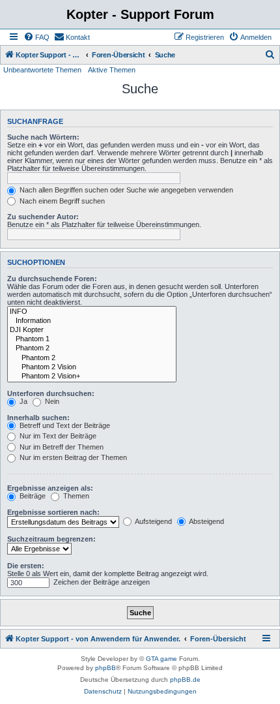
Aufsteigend (152, 521)
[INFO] (91, 311)
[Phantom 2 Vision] (91, 367)
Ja (22, 401)
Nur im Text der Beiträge (57, 436)
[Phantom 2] (91, 348)
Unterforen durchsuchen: (50, 393)
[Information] (91, 321)
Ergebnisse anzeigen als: (50, 488)
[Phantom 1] (91, 339)
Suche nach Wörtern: (43, 137)
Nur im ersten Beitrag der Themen (72, 457)
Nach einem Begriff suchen (61, 201)
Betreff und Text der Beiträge (64, 425)
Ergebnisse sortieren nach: (53, 512)
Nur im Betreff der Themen (61, 447)
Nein (51, 401)
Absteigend (206, 521)
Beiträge (32, 496)
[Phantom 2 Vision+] (91, 376)
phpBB (105, 667)
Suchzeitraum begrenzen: (51, 539)
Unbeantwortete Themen (42, 70)
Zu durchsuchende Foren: (52, 279)
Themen (75, 496)
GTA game (161, 658)
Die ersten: (25, 566)
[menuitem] (36, 37)
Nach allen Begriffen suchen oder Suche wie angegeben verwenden (125, 190)
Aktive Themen (111, 70)
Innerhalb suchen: (38, 417)
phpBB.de (185, 679)
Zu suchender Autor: (43, 217)
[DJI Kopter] (91, 330)
